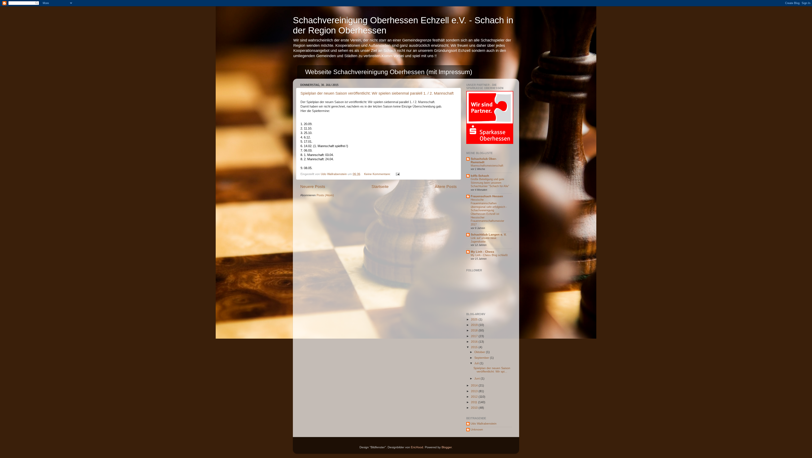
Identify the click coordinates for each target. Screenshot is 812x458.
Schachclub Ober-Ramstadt (484, 160)
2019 (475, 325)
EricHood (417, 447)
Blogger (447, 447)
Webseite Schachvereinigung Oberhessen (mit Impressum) (388, 71)
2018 (475, 330)
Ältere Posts (446, 186)
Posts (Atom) (325, 195)
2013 (475, 391)
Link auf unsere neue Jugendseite (483, 239)
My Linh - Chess (482, 251)
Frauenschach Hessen (487, 196)
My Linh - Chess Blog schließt (489, 255)
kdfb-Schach (480, 175)
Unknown (476, 429)
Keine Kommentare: (378, 174)
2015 (475, 347)
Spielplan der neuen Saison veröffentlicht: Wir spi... (491, 370)
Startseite (380, 186)
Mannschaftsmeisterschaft (487, 165)
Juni (477, 378)
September (482, 357)
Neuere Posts (312, 186)
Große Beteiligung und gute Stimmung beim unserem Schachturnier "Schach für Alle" (490, 183)
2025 (475, 319)
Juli (477, 363)
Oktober (480, 352)
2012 (475, 396)
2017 (475, 336)
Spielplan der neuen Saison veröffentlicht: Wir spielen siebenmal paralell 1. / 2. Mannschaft (377, 93)
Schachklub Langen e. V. (488, 234)
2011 (474, 402)
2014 (475, 385)
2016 (475, 341)
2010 (475, 407)
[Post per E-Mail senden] (397, 174)
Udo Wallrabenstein (483, 423)
